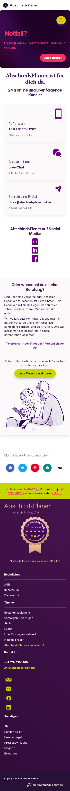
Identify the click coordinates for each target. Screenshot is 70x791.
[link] (35, 161)
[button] (5, 5)
